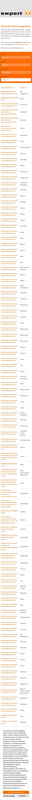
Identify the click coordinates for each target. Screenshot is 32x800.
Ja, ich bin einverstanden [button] (16, 792)
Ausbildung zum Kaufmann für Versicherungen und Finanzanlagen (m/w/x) (9, 556)
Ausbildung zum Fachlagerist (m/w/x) (9, 512)
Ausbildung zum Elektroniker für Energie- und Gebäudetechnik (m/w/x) (10, 120)
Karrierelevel (5, 69)
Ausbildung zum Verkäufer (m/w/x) (9, 464)
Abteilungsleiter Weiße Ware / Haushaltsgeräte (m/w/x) (10, 105)
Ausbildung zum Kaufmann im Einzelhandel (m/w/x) (9, 135)
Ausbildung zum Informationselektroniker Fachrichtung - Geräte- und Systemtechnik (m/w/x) (9, 520)
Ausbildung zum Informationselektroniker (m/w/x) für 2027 (8, 128)
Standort (3, 54)
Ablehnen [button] (23, 796)
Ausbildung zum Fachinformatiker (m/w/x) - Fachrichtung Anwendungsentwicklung (9, 493)
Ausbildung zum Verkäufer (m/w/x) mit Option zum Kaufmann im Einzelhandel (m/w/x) (9, 473)
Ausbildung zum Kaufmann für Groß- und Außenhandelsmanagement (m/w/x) (9, 546)
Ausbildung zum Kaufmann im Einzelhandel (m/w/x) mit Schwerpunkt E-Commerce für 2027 (9, 456)
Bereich (3, 61)
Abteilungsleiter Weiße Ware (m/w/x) (10, 99)
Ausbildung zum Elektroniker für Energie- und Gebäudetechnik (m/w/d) (10, 112)
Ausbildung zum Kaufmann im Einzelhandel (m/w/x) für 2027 (9, 447)
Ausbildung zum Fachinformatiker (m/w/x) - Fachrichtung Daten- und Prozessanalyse (9, 503)
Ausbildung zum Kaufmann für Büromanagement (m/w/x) (9, 529)
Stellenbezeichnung (7, 87)
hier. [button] (21, 788)
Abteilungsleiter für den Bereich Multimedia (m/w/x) (9, 92)
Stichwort (4, 76)
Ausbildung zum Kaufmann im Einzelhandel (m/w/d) (9, 575)
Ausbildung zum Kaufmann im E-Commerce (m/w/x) (9, 563)
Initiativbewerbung (21, 44)
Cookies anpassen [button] (9, 796)
